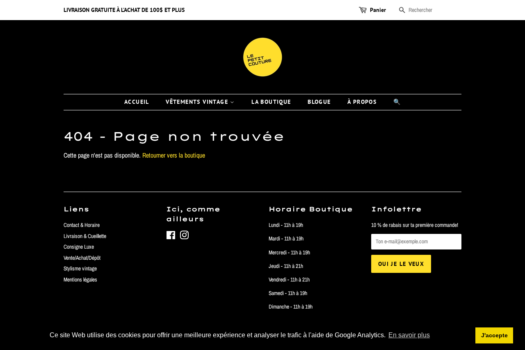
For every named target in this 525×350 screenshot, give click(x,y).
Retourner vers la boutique (173, 155)
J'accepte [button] (494, 335)
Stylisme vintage (80, 268)
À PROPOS (362, 101)
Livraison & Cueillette (85, 236)
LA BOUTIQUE (271, 101)
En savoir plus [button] (409, 335)
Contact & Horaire (82, 225)
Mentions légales (80, 279)
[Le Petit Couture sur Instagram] (184, 236)
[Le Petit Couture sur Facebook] (171, 236)
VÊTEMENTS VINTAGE (198, 101)
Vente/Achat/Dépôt (82, 257)
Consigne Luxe (79, 246)
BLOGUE (319, 101)
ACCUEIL (136, 101)
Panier (378, 10)
